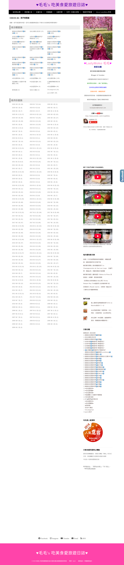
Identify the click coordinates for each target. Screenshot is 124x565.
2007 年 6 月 (34, 317)
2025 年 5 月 (16, 121)
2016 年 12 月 (16, 226)
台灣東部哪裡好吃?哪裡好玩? (94, 348)
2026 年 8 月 (16, 104)
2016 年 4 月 (51, 232)
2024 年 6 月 (34, 131)
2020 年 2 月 (34, 182)
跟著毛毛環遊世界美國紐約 (94, 367)
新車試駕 (15, 90)
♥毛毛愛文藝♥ (34, 81)
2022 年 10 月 (51, 148)
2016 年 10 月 (51, 226)
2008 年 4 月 (16, 307)
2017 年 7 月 (51, 216)
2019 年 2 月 (34, 195)
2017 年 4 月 (51, 219)
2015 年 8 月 (34, 243)
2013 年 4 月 (51, 273)
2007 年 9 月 (34, 314)
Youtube (66, 538)
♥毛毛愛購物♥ (51, 86)
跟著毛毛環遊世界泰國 (92, 382)
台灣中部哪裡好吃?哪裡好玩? (94, 343)
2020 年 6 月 (16, 178)
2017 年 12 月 (16, 212)
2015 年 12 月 (16, 239)
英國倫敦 (49, 12)
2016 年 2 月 (34, 236)
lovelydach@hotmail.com (98, 107)
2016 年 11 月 (34, 226)
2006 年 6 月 (51, 320)
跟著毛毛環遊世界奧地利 (93, 363)
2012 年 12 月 (16, 280)
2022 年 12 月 (16, 148)
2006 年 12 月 (51, 317)
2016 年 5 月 (34, 232)
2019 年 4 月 (51, 192)
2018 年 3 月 (16, 209)
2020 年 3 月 (16, 182)
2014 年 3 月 (16, 263)
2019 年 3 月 (16, 195)
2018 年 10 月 (51, 199)
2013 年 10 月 (51, 266)
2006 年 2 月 (16, 327)
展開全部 (86, 333)
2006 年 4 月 (34, 324)
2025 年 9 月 (51, 114)
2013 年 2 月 (34, 276)
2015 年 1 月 (51, 249)
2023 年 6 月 (34, 141)
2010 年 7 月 (16, 300)
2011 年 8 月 (16, 297)
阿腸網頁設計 (88, 561)
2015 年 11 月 (34, 239)
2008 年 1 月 (16, 310)
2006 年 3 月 (51, 324)
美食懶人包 (28, 12)
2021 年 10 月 (16, 161)
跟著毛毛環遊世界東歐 (92, 335)
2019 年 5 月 (34, 192)
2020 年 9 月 (16, 175)
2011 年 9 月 (51, 293)
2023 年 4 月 (16, 145)
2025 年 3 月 (51, 121)
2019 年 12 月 (16, 185)
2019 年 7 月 (51, 189)
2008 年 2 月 (51, 307)
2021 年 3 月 (16, 168)
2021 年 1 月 (51, 168)
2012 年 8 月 (34, 283)
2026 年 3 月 (51, 107)
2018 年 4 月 (51, 205)
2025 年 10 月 (34, 114)
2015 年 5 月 (34, 246)
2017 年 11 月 (34, 212)
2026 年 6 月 (51, 104)
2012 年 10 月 (51, 280)
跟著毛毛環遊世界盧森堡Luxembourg (97, 352)
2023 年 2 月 (34, 145)
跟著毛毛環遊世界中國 (92, 384)
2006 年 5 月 (16, 324)
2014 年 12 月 (16, 253)
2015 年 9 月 (16, 243)
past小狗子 (50, 93)
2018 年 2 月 (34, 209)
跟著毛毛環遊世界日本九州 (94, 373)
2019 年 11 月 (34, 185)
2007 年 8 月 (51, 314)
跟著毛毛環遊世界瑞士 (92, 354)
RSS (84, 538)
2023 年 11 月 (51, 134)
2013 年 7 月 (51, 270)
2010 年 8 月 (51, 297)
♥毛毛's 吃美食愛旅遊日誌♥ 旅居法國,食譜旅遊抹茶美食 (51, 561)
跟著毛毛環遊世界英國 (92, 358)
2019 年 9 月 (16, 189)
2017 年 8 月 (34, 216)
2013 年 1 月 (51, 276)
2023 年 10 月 (16, 138)
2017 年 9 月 (16, 216)
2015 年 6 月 (16, 246)
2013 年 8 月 (34, 270)
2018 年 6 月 (16, 205)
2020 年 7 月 (51, 175)
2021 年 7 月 (51, 161)
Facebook (44, 538)
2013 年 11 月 (34, 266)
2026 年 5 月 (16, 107)
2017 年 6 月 (16, 219)
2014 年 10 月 (51, 253)
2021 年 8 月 (34, 161)
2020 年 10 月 (51, 172)
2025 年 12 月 (51, 111)
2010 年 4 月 (16, 303)
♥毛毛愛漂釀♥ (34, 78)
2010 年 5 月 (51, 300)
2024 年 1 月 (16, 134)
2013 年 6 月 (16, 273)
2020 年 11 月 (34, 172)
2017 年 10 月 (51, 212)
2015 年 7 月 (51, 243)
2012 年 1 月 (51, 290)
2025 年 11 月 (16, 114)
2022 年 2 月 (51, 155)
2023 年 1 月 (51, 145)
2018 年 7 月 (51, 202)
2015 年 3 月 (16, 249)
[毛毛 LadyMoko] (97, 59)
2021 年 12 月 (34, 158)
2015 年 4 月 (51, 246)
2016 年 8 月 (34, 229)
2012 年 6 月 (16, 287)
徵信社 (88, 466)
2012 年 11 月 (34, 280)
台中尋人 (98, 466)
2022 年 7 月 (51, 151)
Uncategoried (51, 89)
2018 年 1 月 (51, 209)
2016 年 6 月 (16, 232)
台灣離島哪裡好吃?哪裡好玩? (96, 350)
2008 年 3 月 (34, 307)
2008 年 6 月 (51, 303)
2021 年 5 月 (34, 165)
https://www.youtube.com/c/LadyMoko (97, 116)
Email (76, 538)
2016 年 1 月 (51, 236)
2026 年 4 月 (34, 107)
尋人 (107, 466)
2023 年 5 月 (51, 141)
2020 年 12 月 (16, 172)
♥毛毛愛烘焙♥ (16, 78)
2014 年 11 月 (34, 253)
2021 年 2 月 (34, 168)
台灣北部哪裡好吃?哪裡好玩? (94, 341)
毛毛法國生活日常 (35, 31)
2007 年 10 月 (16, 314)
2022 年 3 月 (34, 155)
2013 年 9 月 (16, 270)
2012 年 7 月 (51, 283)
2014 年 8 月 (34, 256)
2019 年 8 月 (34, 189)
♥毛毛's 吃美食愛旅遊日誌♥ (62, 5)
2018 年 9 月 (16, 202)
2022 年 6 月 (16, 155)
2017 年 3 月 (16, 222)
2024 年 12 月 (51, 124)
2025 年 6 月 (51, 118)
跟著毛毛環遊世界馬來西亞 (94, 380)
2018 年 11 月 (34, 199)
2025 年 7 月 (34, 118)
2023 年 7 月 (16, 141)
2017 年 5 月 (34, 219)
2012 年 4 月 (51, 287)
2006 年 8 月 (34, 320)
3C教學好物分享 (53, 81)
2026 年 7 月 (34, 104)
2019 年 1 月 (51, 195)
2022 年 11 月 (34, 148)
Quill (74, 561)
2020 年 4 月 (51, 178)
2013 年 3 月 (16, 276)
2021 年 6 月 (16, 165)
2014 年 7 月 (51, 256)
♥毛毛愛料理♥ (51, 78)
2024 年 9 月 (34, 128)
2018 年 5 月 (34, 205)
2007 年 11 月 (51, 310)
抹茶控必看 (17, 12)
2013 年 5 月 (34, 273)
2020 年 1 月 (51, 182)
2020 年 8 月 (34, 175)
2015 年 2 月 (34, 249)
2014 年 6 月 (16, 260)
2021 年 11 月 (51, 158)
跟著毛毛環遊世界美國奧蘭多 (94, 369)
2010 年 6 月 (34, 300)
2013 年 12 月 (16, 266)
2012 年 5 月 (34, 287)
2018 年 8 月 (34, 202)
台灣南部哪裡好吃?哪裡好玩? (94, 345)
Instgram (55, 538)
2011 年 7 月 (34, 297)
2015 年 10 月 (51, 239)
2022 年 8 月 (34, 151)
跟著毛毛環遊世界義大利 (93, 365)
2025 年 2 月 (16, 124)
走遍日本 (39, 12)
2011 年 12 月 (16, 293)
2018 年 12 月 (16, 199)
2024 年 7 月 (16, 131)
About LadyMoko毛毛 (103, 12)
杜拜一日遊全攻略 (73, 12)
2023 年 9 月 (34, 138)
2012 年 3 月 (16, 290)
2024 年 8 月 (51, 128)
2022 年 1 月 (16, 158)
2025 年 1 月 (34, 124)
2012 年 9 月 (16, 283)
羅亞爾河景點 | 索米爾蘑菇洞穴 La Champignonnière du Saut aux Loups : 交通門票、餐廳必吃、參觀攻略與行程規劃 (97, 268)
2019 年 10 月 (51, 185)
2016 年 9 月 (16, 229)
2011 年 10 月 (34, 293)
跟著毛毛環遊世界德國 (92, 360)
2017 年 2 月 (34, 222)
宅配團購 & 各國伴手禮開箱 (93, 395)
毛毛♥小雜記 (33, 90)
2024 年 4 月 (51, 131)
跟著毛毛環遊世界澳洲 (92, 377)
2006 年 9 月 (16, 320)
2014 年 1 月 (51, 263)
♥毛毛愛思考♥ (34, 86)
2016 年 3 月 (16, 236)
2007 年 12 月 (34, 310)
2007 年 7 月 (16, 317)
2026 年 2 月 (16, 111)
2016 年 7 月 (51, 229)
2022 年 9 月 (16, 151)
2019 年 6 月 (16, 192)
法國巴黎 (59, 12)
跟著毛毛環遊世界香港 (92, 386)
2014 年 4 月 (51, 260)
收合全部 (93, 333)
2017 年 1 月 (51, 222)
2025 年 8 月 (16, 118)
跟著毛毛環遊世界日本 (92, 375)
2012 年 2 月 (34, 290)
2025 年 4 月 (34, 121)
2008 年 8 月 (34, 303)
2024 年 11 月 (16, 128)
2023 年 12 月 (34, 134)
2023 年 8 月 (51, 138)
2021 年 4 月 (51, 165)
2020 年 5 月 (34, 178)
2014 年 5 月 (34, 260)
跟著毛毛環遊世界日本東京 (94, 371)
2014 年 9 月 (16, 256)
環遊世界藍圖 (87, 12)
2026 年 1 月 (34, 111)
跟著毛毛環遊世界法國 (92, 339)
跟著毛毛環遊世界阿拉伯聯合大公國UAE (98, 356)
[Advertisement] (97, 148)
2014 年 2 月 (34, 263)
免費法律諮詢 (91, 468)
